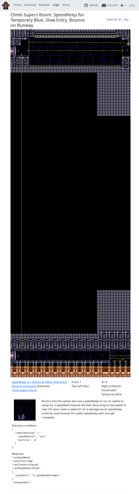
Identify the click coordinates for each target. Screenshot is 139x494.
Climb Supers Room (24, 390)
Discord (112, 5)
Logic (56, 5)
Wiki (126, 19)
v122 (132, 5)
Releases (44, 5)
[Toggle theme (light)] (123, 5)
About (66, 5)
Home (17, 5)
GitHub (93, 5)
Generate (30, 5)
